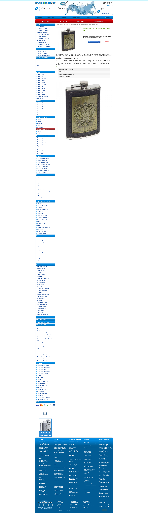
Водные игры (40, 298)
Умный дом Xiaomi (41, 352)
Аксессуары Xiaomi (42, 360)
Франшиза (86, 504)
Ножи (38, 133)
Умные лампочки (41, 238)
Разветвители (40, 199)
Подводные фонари (42, 36)
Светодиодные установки (43, 149)
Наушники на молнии (42, 166)
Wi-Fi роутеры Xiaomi (42, 330)
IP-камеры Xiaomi (41, 328)
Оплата (59, 507)
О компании (73, 501)
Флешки (39, 244)
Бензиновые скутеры (42, 399)
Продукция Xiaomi (41, 324)
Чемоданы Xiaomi (41, 358)
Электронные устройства (43, 201)
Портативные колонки (42, 205)
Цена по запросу (41, 262)
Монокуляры (40, 98)
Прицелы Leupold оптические (44, 112)
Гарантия (59, 504)
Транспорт (39, 363)
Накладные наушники (42, 162)
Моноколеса (40, 387)
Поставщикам (87, 502)
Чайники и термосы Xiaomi (44, 334)
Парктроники (40, 183)
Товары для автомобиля (42, 174)
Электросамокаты (41, 389)
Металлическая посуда (43, 129)
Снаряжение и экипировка (43, 322)
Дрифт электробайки (42, 381)
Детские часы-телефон (43, 278)
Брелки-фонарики (41, 42)
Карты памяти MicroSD (43, 246)
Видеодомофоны (41, 223)
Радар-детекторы (41, 185)
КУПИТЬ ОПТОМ (41, 401)
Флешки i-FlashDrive (42, 248)
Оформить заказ (105, 13)
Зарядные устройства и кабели (45, 260)
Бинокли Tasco (40, 74)
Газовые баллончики (42, 61)
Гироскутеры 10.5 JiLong (43, 369)
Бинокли (38, 72)
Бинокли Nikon (40, 86)
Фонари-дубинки (41, 40)
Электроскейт (40, 379)
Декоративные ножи (42, 296)
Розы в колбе (40, 310)
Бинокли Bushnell (41, 78)
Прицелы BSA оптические (43, 108)
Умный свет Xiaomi (42, 354)
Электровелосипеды (42, 393)
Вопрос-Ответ (74, 507)
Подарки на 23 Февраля (43, 288)
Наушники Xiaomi (41, 172)
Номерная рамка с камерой (44, 191)
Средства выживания (42, 69)
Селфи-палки (40, 258)
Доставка (59, 505)
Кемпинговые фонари (42, 32)
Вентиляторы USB (41, 240)
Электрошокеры (41, 59)
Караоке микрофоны (42, 209)
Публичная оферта (88, 505)
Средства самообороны (42, 57)
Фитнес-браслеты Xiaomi (43, 356)
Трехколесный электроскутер (44, 397)
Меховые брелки (41, 308)
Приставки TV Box (41, 233)
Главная (59, 501)
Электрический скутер (42, 383)
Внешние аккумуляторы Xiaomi (45, 336)
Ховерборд (40, 377)
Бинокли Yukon (41, 90)
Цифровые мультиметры (43, 227)
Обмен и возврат (74, 504)
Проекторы (40, 213)
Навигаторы (40, 187)
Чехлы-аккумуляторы (42, 215)
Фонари (38, 24)
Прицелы (38, 100)
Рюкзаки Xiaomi (41, 326)
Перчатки (39, 292)
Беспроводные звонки (42, 252)
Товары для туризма (41, 117)
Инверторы (40, 197)
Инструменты (40, 250)
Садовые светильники (42, 145)
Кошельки (39, 276)
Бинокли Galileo (41, 82)
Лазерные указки (41, 51)
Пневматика (40, 67)
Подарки (38, 264)
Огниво (39, 131)
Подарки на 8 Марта (42, 290)
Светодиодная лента (42, 143)
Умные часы (40, 286)
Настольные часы (41, 280)
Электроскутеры (41, 395)
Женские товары (41, 268)
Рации (38, 225)
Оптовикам (86, 501)
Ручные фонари (41, 26)
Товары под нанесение (42, 317)
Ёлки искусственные (42, 266)
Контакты (85, 507)
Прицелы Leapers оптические (44, 110)
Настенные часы (41, 282)
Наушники (39, 156)
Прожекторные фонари (43, 30)
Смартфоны (40, 203)
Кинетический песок (42, 304)
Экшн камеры (40, 229)
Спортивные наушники (43, 170)
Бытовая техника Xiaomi (43, 332)
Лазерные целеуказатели (43, 55)
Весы (38, 221)
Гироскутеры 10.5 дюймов (43, 367)
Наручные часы (41, 284)
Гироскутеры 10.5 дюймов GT (44, 371)
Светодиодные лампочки (43, 139)
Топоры (39, 119)
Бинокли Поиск (41, 94)
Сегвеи (39, 375)
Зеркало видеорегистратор (44, 193)
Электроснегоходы (42, 385)
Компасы (39, 123)
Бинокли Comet (41, 80)
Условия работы (74, 505)
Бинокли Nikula (41, 88)
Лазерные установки (42, 53)
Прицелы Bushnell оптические (44, 106)
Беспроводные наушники (43, 164)
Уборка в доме (40, 350)
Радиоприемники (41, 231)
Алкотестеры (40, 181)
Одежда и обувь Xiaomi (43, 344)
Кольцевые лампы (41, 147)
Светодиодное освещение (43, 135)
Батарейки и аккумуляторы (44, 46)
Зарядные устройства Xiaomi (44, 338)
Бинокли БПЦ (40, 92)
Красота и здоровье (41, 319)
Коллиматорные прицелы (43, 114)
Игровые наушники (42, 168)
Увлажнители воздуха (42, 314)
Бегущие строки (41, 151)
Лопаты (39, 121)
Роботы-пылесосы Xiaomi (43, 348)
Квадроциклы (40, 391)
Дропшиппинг (74, 502)
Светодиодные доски (42, 141)
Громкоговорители (41, 207)
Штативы (39, 256)
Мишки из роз (40, 312)
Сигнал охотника (41, 63)
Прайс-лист (60, 502)
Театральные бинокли (42, 96)
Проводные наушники (42, 160)
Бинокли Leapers (41, 84)
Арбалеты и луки (41, 65)
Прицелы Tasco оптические (44, 104)
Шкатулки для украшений (43, 294)
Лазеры (38, 49)
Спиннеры (39, 272)
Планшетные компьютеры (43, 217)
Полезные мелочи (41, 236)
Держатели (40, 195)
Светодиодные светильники (44, 137)
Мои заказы (110, 5)
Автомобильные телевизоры (44, 179)
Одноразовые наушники (43, 158)
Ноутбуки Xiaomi (41, 342)
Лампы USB (40, 153)
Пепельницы (40, 254)
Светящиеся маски (42, 302)
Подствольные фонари (43, 38)
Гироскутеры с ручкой (42, 373)
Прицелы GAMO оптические (44, 102)
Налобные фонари (42, 28)
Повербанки (40, 211)
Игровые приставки (42, 219)
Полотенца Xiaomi (41, 346)
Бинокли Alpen (40, 76)
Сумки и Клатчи (41, 274)
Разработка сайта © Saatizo (45, 512)
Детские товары (41, 270)
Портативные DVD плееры (43, 177)
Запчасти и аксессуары (43, 365)
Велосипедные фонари (43, 34)
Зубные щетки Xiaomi (42, 340)
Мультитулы (40, 127)
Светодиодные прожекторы (44, 44)
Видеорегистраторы (42, 189)
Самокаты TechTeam (42, 306)
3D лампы (39, 300)
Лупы (38, 125)
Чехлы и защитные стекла (43, 242)
